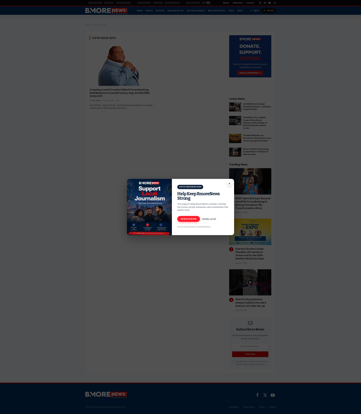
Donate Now (189, 219)
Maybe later (209, 219)
